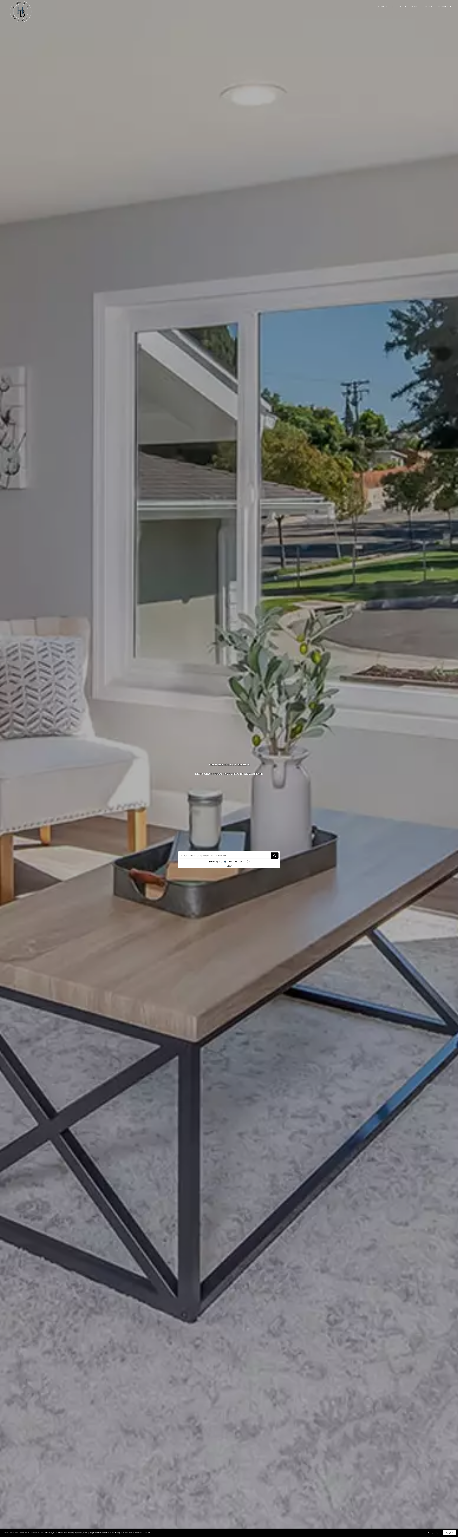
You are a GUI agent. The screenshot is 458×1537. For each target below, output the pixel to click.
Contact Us (444, 6)
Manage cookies (432, 1533)
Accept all (449, 1533)
